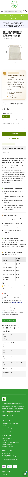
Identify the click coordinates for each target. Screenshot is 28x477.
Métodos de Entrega (7, 428)
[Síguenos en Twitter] (12, 415)
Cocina (7, 23)
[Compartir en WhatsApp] (10, 328)
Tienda (9, 22)
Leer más (20, 18)
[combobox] (13, 11)
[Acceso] (24, 11)
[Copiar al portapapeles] (18, 328)
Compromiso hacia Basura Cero (10, 423)
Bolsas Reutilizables (16, 23)
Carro (3, 430)
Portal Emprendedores (7, 446)
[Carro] (26, 11)
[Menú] (2, 11)
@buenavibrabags (16, 302)
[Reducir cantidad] (3, 129)
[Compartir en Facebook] (3, 328)
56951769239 (7, 453)
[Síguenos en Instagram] (8, 415)
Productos (15, 22)
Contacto (4, 440)
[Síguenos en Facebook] (10, 415)
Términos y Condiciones (8, 432)
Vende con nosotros (7, 444)
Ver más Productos (8, 320)
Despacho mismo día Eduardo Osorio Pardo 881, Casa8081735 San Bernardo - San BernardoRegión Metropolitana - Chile (13, 457)
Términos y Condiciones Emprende (10, 442)
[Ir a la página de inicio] (14, 4)
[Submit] (20, 11)
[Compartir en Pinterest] (14, 328)
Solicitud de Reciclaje (7, 438)
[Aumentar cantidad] (24, 129)
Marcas (4, 425)
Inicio (4, 22)
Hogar (21, 22)
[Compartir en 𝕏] (7, 328)
